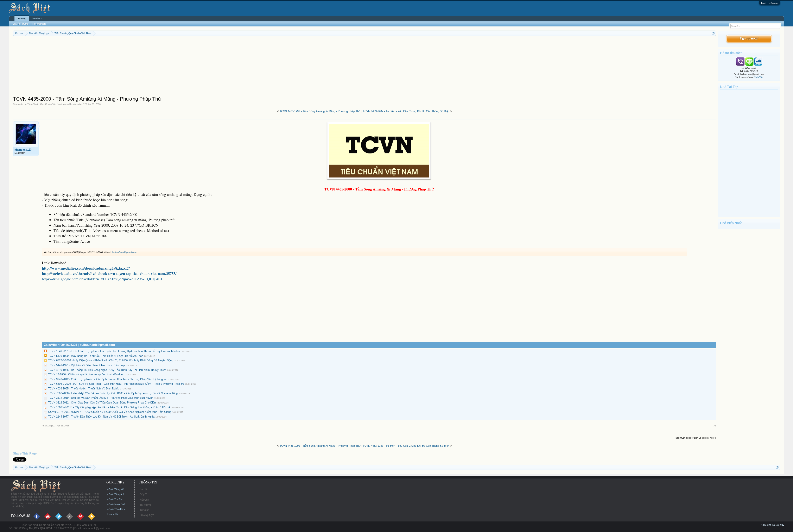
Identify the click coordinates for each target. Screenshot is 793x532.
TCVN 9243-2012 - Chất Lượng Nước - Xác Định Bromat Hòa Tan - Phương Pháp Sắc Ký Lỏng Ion (107, 379)
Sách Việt (758, 77)
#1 (714, 425)
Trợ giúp (144, 510)
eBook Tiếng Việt (115, 489)
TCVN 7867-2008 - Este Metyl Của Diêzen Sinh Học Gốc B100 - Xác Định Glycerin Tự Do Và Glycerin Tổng (113, 393)
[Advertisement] (137, 67)
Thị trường (146, 504)
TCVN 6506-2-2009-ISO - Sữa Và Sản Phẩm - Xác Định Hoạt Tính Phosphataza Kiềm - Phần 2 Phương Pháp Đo (116, 383)
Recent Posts (39, 24)
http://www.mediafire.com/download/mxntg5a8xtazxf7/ (86, 268)
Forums (22, 18)
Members (37, 18)
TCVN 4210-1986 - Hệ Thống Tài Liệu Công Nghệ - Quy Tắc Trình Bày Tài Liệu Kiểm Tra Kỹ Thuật (107, 369)
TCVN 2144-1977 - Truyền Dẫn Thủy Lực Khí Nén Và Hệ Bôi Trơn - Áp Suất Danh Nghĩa (101, 416)
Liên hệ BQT (147, 515)
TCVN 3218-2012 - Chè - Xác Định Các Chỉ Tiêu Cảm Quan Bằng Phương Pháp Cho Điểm (102, 402)
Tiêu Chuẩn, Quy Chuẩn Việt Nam (44, 104)
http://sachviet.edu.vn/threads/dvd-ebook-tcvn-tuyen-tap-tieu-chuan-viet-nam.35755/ (109, 273)
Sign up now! (749, 38)
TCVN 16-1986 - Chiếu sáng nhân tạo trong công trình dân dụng (86, 374)
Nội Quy (144, 499)
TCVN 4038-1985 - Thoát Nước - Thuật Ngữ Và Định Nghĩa (83, 388)
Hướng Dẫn (113, 514)
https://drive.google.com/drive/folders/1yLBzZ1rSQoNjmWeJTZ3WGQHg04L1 (102, 278)
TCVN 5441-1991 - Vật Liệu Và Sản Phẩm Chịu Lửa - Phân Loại (86, 365)
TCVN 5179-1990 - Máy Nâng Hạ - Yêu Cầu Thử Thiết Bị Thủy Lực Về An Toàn (95, 355)
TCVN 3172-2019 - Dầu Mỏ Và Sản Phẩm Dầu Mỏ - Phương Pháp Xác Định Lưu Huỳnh (100, 397)
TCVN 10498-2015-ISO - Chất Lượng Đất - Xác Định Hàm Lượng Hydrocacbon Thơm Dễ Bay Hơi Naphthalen (114, 351)
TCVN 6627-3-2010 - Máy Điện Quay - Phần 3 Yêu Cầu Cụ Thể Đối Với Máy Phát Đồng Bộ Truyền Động (110, 360)
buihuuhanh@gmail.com (124, 252)
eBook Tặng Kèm (116, 509)
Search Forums (20, 24)
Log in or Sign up (769, 3)
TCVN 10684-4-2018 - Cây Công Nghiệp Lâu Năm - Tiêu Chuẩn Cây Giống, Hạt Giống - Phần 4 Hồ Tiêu (109, 407)
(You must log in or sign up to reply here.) (695, 438)
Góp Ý (143, 494)
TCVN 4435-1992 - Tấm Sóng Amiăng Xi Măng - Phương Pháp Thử (320, 111)
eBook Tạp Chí (114, 499)
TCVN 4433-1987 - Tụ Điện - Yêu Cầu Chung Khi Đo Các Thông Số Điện (406, 111)
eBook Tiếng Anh (115, 494)
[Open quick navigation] (713, 33)
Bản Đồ (144, 489)
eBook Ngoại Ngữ (116, 504)
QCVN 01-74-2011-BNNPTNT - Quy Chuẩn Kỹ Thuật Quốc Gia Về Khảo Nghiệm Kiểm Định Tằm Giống (109, 411)
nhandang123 (80, 104)
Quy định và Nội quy (772, 525)
